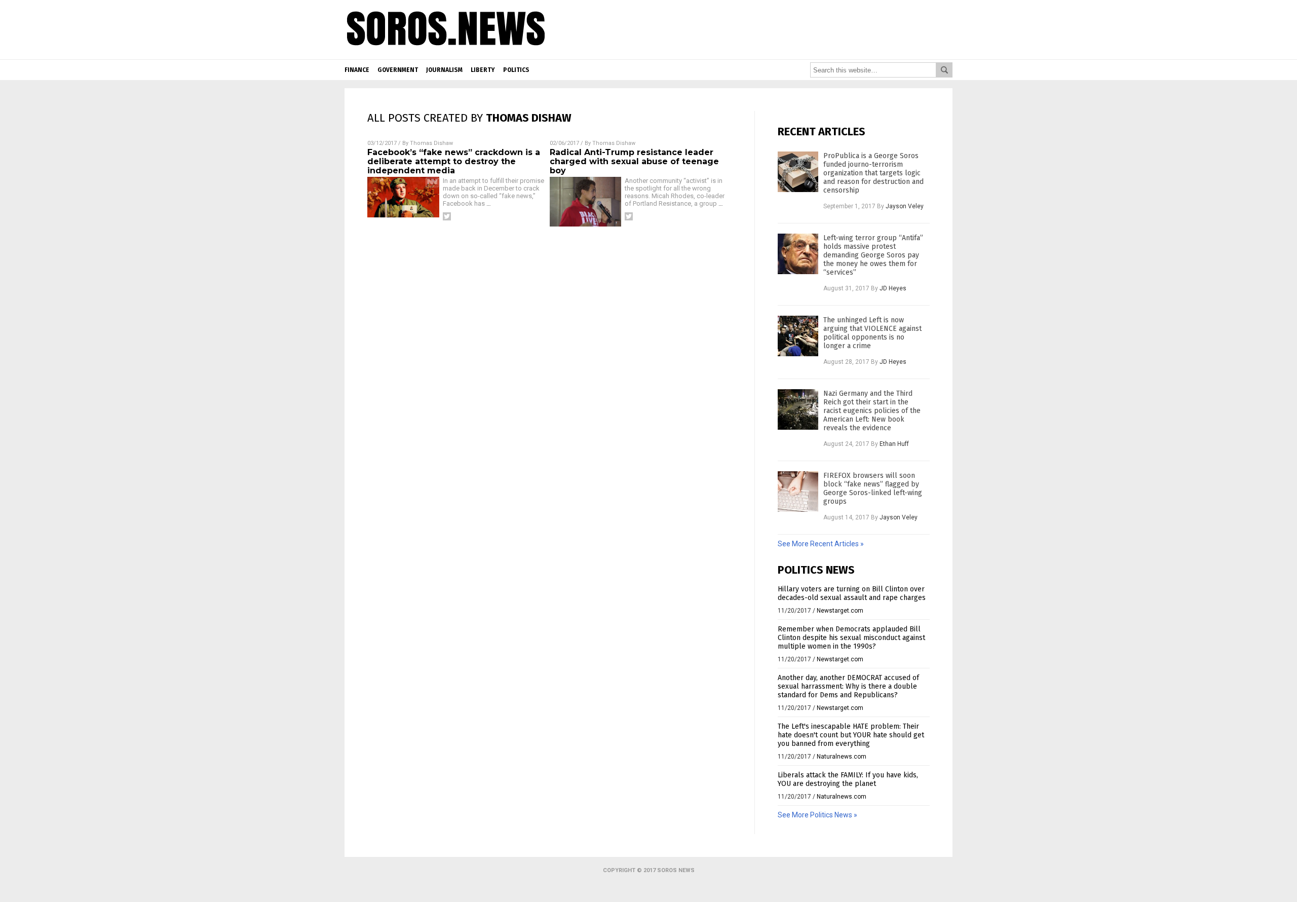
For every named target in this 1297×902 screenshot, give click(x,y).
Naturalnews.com (841, 756)
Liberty (483, 69)
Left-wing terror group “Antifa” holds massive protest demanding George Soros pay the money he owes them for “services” (873, 255)
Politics (516, 69)
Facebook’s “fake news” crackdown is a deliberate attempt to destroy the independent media (453, 161)
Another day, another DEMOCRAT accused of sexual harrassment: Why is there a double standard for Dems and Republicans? (848, 686)
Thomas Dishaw (431, 143)
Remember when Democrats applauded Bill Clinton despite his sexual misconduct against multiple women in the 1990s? (851, 638)
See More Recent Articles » (821, 544)
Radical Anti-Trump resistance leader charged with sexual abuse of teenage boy (634, 161)
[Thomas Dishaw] (446, 52)
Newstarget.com (840, 610)
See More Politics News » (817, 815)
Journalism (444, 69)
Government (397, 69)
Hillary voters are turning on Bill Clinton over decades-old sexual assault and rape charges (852, 593)
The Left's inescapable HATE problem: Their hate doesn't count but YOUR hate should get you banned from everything (851, 735)
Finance (357, 69)
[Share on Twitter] (447, 216)
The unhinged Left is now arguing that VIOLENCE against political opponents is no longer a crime (872, 333)
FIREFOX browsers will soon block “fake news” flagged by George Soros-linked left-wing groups (872, 488)
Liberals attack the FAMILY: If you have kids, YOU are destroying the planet (848, 779)
